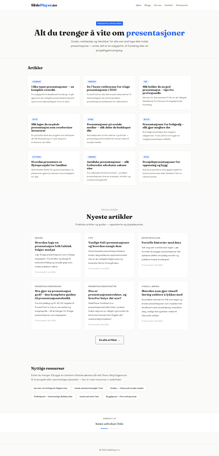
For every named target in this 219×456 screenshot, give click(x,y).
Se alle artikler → (109, 339)
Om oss (157, 5)
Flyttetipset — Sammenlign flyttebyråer (53, 396)
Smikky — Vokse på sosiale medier (127, 388)
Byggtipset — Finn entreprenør (121, 396)
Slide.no (44, 5)
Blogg (147, 5)
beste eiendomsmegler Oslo (89, 388)
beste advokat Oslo (89, 396)
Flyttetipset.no (109, 424)
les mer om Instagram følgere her (50, 388)
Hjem (138, 5)
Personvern (182, 5)
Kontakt (169, 5)
